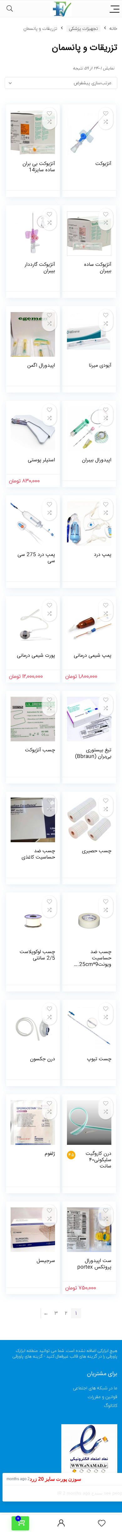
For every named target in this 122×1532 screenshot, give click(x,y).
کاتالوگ (110, 1405)
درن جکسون (42, 1059)
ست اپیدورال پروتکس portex (94, 1264)
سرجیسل (46, 1261)
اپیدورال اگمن (41, 366)
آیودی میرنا (100, 366)
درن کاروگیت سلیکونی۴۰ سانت (98, 1160)
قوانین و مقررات (102, 1397)
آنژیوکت (103, 164)
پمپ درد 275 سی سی (36, 558)
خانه (113, 28)
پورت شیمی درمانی (36, 656)
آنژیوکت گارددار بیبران (40, 268)
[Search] (9, 8)
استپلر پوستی (41, 460)
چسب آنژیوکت (40, 750)
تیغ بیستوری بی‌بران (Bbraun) (93, 753)
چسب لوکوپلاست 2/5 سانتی (37, 955)
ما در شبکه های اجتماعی (95, 1388)
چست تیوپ (99, 1059)
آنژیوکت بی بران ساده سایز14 (39, 167)
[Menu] (114, 8)
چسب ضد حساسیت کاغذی (38, 854)
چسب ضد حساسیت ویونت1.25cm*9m (92, 961)
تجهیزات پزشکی (83, 28)
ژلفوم (50, 1154)
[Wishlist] (101, 1523)
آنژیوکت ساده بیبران (97, 268)
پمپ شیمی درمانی (92, 656)
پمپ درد (102, 555)
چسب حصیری (96, 851)
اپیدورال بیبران (96, 460)
